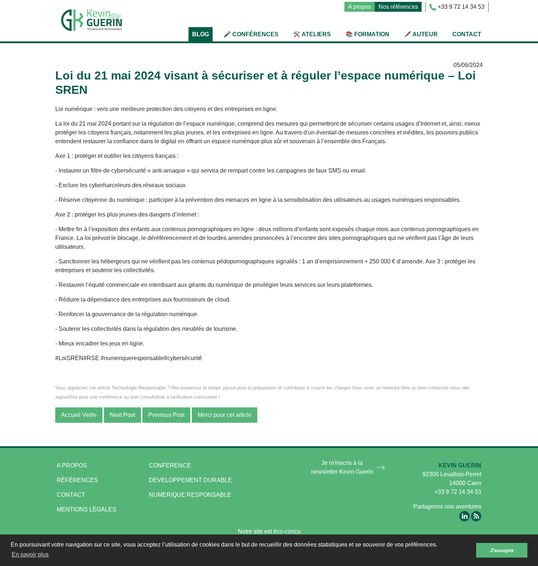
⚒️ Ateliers (312, 34)
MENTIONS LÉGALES (86, 509)
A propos (359, 7)
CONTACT (71, 495)
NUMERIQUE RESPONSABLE (190, 495)
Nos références (398, 7)
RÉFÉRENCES (77, 480)
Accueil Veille (79, 415)
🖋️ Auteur (421, 34)
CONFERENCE (170, 465)
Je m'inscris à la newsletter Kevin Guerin (342, 467)
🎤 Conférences (251, 34)
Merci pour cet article (224, 415)
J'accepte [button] (502, 550)
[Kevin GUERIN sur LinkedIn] (464, 516)
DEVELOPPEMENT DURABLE (190, 480)
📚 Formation (367, 34)
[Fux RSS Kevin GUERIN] (476, 516)
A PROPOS (72, 465)
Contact (466, 34)
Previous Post (166, 415)
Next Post (122, 415)
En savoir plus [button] (30, 554)
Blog (200, 34)
